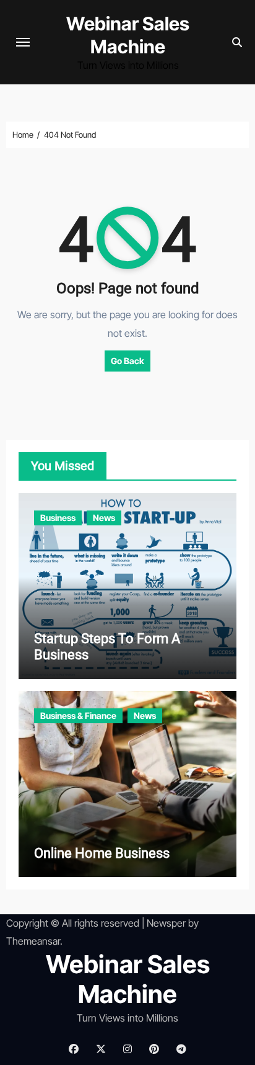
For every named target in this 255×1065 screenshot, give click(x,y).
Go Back (127, 360)
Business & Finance (78, 715)
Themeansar (33, 941)
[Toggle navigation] (22, 42)
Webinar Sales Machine (127, 35)
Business (58, 517)
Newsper (166, 923)
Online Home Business (102, 853)
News (104, 517)
